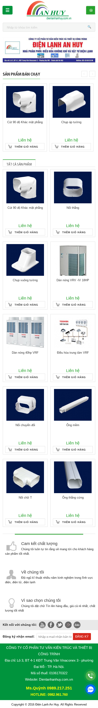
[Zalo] (90, 689)
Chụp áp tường (71, 122)
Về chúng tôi (32, 572)
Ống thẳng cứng (73, 497)
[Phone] (90, 676)
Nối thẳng (73, 207)
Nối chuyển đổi (25, 425)
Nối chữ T (25, 497)
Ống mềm (72, 425)
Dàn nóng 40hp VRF (25, 352)
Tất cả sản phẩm (19, 163)
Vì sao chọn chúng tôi (41, 600)
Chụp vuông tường (25, 280)
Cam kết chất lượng (39, 543)
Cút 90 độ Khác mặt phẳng (25, 122)
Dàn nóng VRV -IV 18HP (73, 280)
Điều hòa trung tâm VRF (73, 352)
